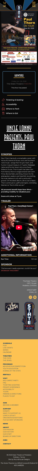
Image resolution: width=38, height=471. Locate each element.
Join (5, 403)
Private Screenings (11, 387)
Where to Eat (12, 113)
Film (5, 345)
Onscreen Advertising (13, 418)
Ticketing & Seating (14, 100)
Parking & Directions (12, 394)
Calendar (7, 352)
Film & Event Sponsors (13, 420)
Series (5, 350)
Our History (8, 432)
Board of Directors (12, 436)
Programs (8, 364)
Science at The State (12, 371)
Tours (5, 392)
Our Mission (8, 430)
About (6, 427)
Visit (5, 378)
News (5, 424)
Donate (6, 411)
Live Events (8, 348)
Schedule (7, 343)
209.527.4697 (32, 290)
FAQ (4, 383)
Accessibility (11, 104)
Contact (7, 444)
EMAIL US (33, 292)
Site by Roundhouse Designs (19, 459)
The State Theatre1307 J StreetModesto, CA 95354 (30, 283)
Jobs (5, 440)
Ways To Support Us (12, 413)
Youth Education (10, 368)
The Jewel (7, 360)
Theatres (7, 356)
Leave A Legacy (9, 415)
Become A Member (10, 405)
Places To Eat (9, 396)
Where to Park (12, 109)
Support (7, 409)
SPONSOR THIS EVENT (10, 271)
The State (7, 358)
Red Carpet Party (10, 380)
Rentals (7, 374)
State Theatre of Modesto (21, 455)
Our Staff (7, 434)
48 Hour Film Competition (14, 366)
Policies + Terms (19, 457)
